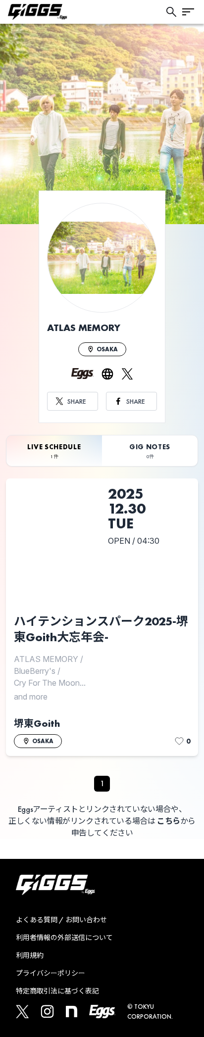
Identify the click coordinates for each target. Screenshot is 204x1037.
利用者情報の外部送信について (64, 937)
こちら (168, 821)
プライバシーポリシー (50, 973)
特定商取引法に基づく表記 (57, 991)
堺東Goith (37, 723)
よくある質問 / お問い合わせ (61, 919)
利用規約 (30, 955)
